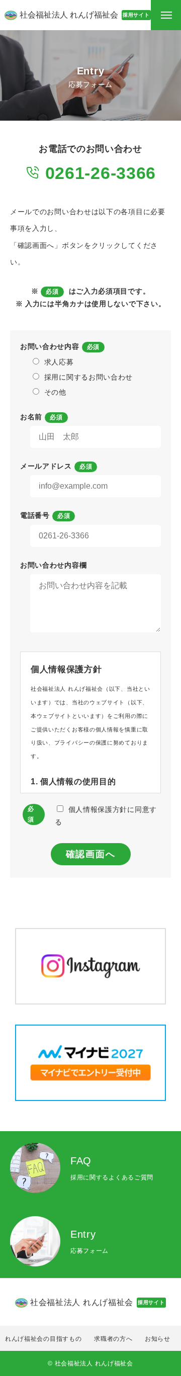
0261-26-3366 (98, 173)
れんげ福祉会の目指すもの (43, 1338)
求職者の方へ (113, 1338)
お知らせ (157, 1338)
